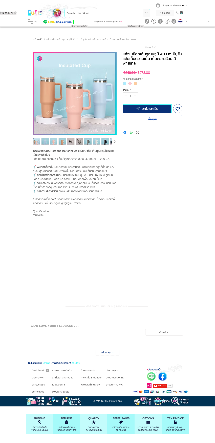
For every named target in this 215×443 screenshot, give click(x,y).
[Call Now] (167, 21)
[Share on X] (138, 132)
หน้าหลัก (38, 39)
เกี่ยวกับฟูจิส (38, 377)
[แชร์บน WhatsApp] (131, 132)
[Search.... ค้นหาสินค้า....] (146, 13)
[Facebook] (160, 21)
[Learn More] (153, 21)
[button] (30, 21)
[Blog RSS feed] (47, 370)
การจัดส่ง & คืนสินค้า (91, 377)
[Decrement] (125, 96)
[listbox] (201, 21)
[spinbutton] (130, 96)
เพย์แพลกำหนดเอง (90, 384)
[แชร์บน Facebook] (125, 132)
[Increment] (135, 96)
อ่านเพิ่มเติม (38, 214)
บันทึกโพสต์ (38, 370)
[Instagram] (173, 21)
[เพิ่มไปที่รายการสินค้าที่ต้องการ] (177, 108)
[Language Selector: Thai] (183, 21)
